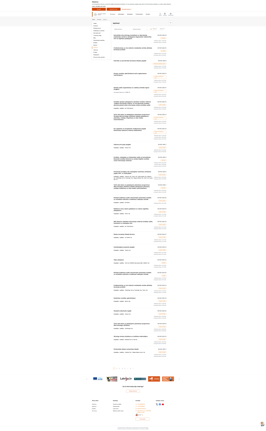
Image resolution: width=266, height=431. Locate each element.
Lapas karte (115, 408)
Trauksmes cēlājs (97, 35)
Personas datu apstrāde (99, 57)
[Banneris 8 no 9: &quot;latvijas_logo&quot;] (112, 378)
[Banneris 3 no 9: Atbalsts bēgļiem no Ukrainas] (168, 378)
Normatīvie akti (96, 33)
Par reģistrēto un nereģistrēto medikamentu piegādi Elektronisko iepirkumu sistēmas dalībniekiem (130, 129)
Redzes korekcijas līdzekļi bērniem (124, 234)
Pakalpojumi (96, 54)
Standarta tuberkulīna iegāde (122, 311)
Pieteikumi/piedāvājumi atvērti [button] (159, 63)
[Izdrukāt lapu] (170, 22)
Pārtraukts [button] (163, 160)
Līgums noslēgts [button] (162, 104)
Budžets (95, 42)
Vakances (95, 50)
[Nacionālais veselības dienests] (100, 14)
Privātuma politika (117, 404)
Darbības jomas (97, 28)
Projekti (95, 52)
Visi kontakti (142, 419)
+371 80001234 (141, 404)
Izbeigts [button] (163, 275)
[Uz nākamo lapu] (133, 368)
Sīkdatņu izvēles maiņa (118, 411)
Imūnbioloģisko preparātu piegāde (124, 247)
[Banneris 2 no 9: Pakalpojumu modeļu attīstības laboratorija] (154, 378)
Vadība (95, 23)
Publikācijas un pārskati (98, 30)
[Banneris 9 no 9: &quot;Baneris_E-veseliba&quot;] (126, 378)
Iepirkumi (95, 47)
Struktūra (95, 25)
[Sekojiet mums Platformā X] (157, 404)
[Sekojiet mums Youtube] (163, 404)
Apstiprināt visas (113, 9)
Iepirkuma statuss (136, 29)
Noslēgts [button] (163, 262)
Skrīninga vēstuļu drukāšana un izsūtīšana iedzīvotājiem (131, 336)
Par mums (94, 411)
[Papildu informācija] (142, 414)
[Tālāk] (179, 379)
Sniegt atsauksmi (133, 391)
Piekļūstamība (116, 406)
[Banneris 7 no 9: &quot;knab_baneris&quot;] (98, 378)
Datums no (155, 28)
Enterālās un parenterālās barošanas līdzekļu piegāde (130, 61)
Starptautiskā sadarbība (99, 40)
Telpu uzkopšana (119, 260)
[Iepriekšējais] (87, 379)
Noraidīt (99, 9)
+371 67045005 (141, 406)
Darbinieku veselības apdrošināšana (124, 298)
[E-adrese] (138, 415)
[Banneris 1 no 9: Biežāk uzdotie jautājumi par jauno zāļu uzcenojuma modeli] (140, 378)
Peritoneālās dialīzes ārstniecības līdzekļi (126, 349)
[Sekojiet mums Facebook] (160, 404)
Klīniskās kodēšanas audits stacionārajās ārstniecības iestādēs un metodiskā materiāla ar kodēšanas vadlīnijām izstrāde (132, 198)
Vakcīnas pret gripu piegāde (122, 144)
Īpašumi (95, 45)
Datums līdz (162, 28)
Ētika (94, 38)
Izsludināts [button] (163, 38)
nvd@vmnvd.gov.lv (141, 408)
